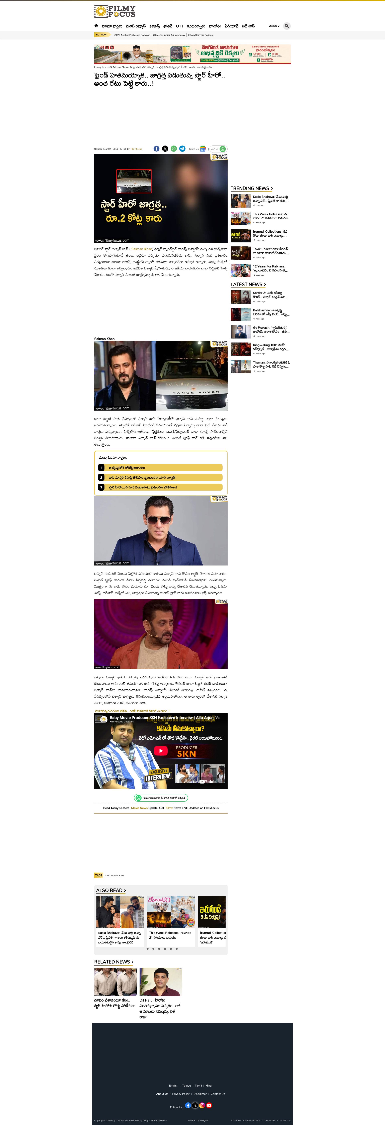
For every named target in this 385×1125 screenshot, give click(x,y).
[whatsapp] (174, 149)
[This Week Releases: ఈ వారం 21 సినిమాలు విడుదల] (171, 912)
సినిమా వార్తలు (112, 26)
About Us (162, 1093)
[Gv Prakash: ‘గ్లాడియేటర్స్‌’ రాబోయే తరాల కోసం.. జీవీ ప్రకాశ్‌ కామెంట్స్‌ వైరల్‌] (241, 332)
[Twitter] (165, 149)
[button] (148, 949)
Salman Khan (141, 249)
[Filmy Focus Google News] (203, 149)
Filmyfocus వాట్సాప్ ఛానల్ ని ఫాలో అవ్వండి (164, 797)
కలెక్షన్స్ (155, 26)
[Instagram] (202, 1105)
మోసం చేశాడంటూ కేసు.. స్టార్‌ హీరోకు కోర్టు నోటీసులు (115, 1002)
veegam (204, 1120)
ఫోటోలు (215, 26)
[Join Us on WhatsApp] (223, 149)
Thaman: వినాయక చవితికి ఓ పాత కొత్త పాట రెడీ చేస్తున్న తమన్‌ (271, 366)
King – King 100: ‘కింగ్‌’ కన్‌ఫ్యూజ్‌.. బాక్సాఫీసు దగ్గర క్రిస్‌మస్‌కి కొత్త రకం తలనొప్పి (270, 349)
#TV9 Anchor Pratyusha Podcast (132, 34)
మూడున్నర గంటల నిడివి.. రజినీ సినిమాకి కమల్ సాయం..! (133, 710)
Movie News (121, 67)
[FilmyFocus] (117, 11)
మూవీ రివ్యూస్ (136, 26)
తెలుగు (273, 25)
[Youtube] (209, 1105)
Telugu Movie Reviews (155, 1120)
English (173, 1085)
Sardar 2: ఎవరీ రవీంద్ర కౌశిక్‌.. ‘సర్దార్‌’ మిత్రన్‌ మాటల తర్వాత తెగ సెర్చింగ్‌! (271, 296)
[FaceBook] (156, 149)
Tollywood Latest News (128, 1120)
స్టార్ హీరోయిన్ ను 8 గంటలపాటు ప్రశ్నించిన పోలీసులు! (143, 487)
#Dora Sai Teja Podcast (200, 34)
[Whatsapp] (139, 798)
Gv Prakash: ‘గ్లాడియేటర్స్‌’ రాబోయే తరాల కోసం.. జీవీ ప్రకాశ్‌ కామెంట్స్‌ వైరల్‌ (270, 331)
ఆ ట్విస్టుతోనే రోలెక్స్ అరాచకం (127, 467)
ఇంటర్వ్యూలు (196, 26)
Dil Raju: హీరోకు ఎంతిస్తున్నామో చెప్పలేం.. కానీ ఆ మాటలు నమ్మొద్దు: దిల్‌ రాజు (160, 1008)
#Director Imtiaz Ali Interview (169, 34)
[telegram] (182, 149)
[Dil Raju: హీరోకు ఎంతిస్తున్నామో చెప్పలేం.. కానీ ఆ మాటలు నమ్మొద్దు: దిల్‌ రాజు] (161, 982)
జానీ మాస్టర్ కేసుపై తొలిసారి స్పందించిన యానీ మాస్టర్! (142, 477)
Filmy (169, 808)
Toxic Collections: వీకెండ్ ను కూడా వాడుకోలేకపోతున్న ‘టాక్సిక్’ (271, 252)
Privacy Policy (180, 1093)
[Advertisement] (72, 100)
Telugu (186, 1085)
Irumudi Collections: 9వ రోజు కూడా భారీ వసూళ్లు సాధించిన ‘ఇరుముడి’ (220, 937)
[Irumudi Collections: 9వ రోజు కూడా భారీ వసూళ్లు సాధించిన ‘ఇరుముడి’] (222, 912)
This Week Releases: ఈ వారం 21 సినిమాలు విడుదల (170, 935)
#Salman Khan (114, 875)
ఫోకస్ (167, 26)
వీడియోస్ (232, 26)
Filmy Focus (101, 67)
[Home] (96, 26)
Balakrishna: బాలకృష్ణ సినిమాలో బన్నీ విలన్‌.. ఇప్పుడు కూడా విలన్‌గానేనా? (271, 314)
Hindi (209, 1085)
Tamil (198, 1085)
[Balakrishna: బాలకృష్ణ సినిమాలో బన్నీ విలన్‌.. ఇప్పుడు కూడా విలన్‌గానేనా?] (241, 314)
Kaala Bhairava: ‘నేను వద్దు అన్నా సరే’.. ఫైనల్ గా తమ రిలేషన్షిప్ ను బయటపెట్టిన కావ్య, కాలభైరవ (119, 937)
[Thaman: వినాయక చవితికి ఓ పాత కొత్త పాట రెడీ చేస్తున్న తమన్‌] (241, 366)
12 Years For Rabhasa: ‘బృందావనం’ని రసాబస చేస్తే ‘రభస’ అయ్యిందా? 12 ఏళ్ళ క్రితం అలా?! (270, 272)
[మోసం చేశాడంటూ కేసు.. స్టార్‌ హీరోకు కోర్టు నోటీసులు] (115, 982)
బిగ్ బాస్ (248, 26)
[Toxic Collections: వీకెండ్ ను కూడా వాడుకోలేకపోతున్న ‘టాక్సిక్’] (241, 253)
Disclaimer (200, 1093)
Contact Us (218, 1093)
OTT (179, 26)
